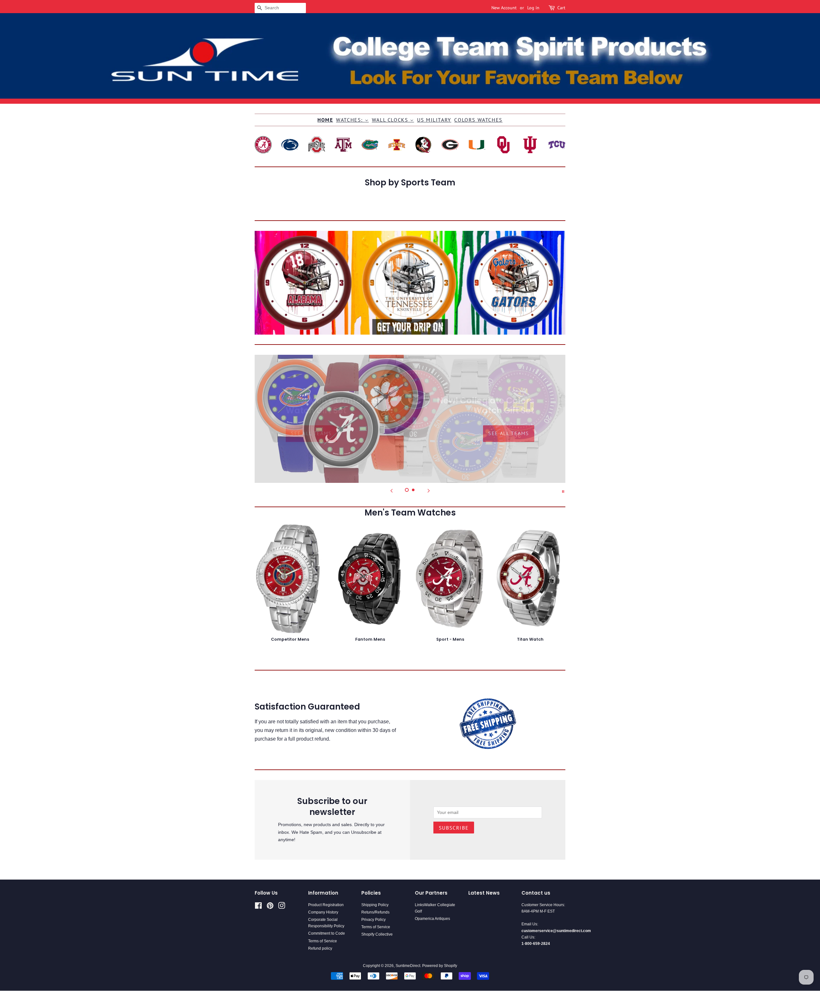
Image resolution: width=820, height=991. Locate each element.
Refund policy (320, 948)
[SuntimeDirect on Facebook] (258, 907)
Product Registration (326, 905)
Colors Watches (478, 120)
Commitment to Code (326, 933)
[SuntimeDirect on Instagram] (281, 907)
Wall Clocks (391, 120)
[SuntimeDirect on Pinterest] (270, 907)
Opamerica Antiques (432, 918)
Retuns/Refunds (375, 912)
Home (325, 120)
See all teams (311, 433)
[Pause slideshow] (563, 491)
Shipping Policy (375, 905)
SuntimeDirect (408, 965)
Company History (323, 912)
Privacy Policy (373, 919)
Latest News (484, 892)
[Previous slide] (391, 491)
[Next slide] (429, 491)
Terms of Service (322, 941)
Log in (533, 8)
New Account (504, 8)
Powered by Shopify (439, 965)
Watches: (350, 120)
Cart (561, 8)
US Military (434, 120)
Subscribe (454, 827)
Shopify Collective (377, 934)
